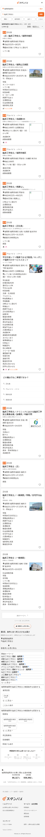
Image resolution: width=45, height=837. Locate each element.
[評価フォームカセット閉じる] (41, 750)
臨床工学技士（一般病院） (14, 558)
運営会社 (26, 813)
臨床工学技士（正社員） (13, 226)
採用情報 (26, 816)
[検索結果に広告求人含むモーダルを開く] (7, 27)
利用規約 (26, 807)
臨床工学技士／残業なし (13, 187)
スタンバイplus (7, 824)
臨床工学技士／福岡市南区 (14, 153)
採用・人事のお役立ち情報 (32, 824)
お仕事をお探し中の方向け (10, 807)
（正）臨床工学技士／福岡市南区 (17, 36)
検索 (41, 14)
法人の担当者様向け (8, 810)
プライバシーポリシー (30, 810)
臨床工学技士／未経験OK (14, 119)
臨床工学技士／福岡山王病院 (15, 65)
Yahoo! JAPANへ (8, 829)
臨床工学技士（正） (11, 466)
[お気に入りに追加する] (39, 54)
